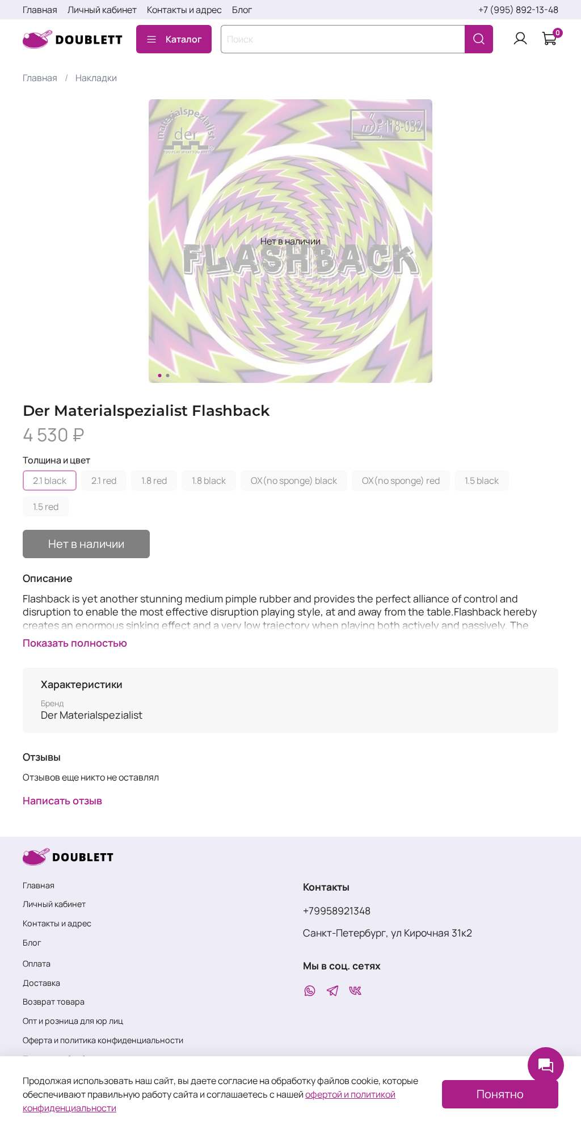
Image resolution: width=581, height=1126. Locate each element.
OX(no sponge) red (401, 480)
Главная (40, 9)
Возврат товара (54, 1001)
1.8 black (209, 480)
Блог (242, 9)
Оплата (36, 963)
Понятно (500, 1094)
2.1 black (49, 480)
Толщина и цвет (56, 460)
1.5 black (482, 480)
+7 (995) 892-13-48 (518, 9)
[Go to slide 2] (168, 375)
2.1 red (103, 480)
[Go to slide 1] (160, 375)
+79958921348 (337, 910)
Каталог (184, 39)
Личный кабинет (102, 9)
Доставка (41, 982)
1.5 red (45, 506)
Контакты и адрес (184, 9)
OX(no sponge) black (294, 480)
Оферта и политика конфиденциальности (103, 1040)
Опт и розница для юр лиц (73, 1020)
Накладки (96, 77)
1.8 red (154, 480)
